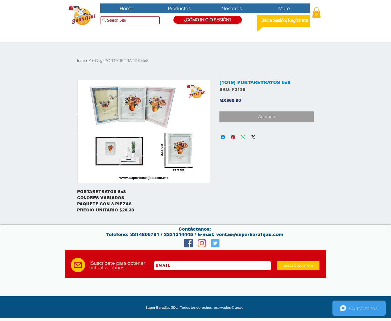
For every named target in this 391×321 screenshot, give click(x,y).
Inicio (82, 60)
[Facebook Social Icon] (188, 243)
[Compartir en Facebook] (223, 137)
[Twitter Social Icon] (215, 243)
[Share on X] (253, 137)
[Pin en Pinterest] (233, 137)
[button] (316, 12)
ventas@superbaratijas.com (249, 234)
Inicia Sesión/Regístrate (284, 20)
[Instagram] (202, 243)
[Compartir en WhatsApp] (243, 137)
